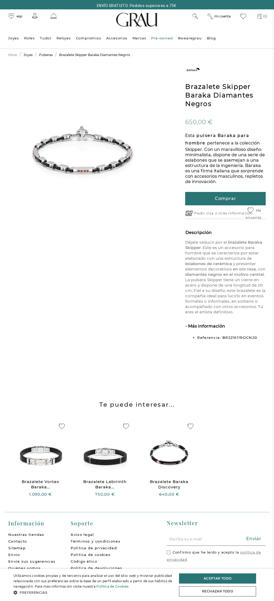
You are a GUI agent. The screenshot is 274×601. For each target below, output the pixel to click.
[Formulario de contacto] (53, 16)
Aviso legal (82, 534)
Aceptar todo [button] (218, 578)
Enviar (253, 538)
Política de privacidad (94, 548)
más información (236, 213)
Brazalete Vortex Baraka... (40, 484)
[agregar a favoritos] (62, 426)
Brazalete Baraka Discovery (169, 484)
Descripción (198, 232)
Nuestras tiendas (26, 534)
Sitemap (17, 548)
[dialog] (137, 585)
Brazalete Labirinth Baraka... (105, 484)
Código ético (84, 561)
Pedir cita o (206, 213)
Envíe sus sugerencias (31, 561)
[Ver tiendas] (35, 15)
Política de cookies (91, 554)
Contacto (17, 541)
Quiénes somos (24, 568)
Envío (14, 554)
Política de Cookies (112, 586)
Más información (206, 326)
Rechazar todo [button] (217, 591)
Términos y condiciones (95, 541)
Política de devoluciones (96, 568)
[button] (92, 592)
